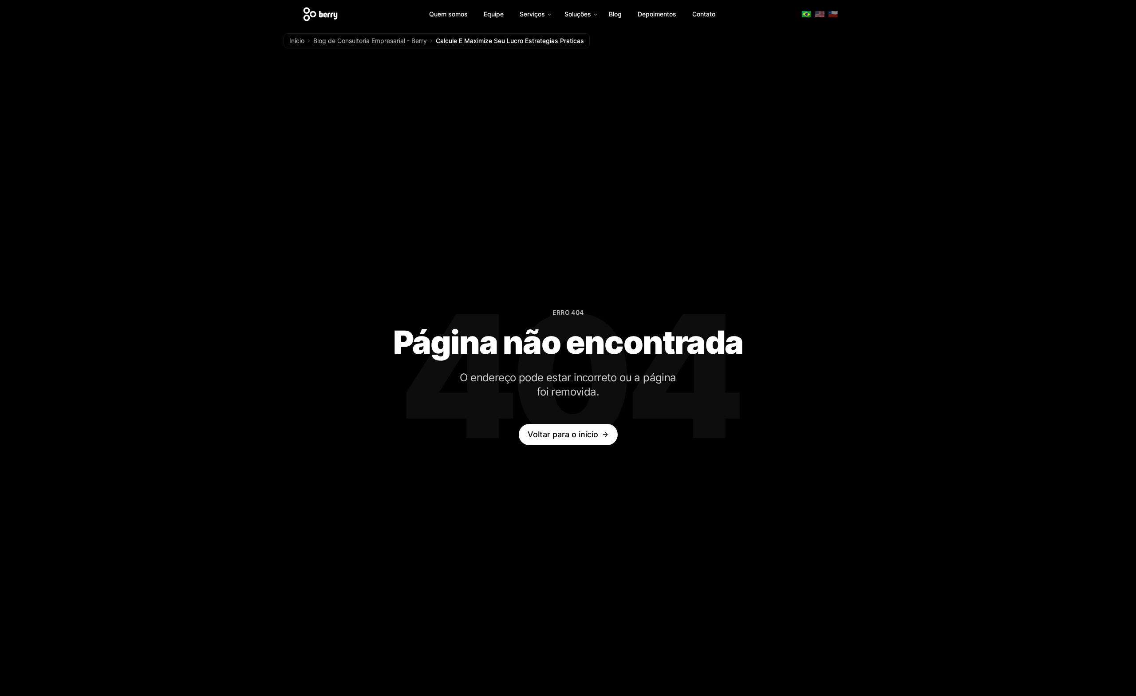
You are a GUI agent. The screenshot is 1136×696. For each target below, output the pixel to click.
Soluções (577, 14)
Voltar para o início (563, 434)
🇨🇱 (833, 14)
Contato (703, 14)
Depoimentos (657, 14)
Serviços (532, 14)
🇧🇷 (806, 14)
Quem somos (448, 14)
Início (296, 40)
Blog (615, 14)
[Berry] (320, 14)
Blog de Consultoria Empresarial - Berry (370, 40)
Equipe (494, 14)
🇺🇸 (819, 14)
